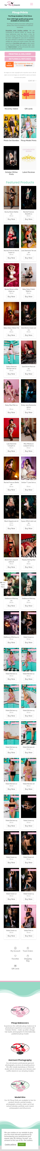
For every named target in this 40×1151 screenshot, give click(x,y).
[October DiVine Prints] (11, 158)
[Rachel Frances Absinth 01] (28, 197)
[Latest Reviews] (28, 158)
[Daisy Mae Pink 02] (11, 391)
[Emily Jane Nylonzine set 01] (28, 391)
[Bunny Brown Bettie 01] (11, 197)
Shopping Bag (28, 960)
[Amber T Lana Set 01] (28, 468)
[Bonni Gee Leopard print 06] (11, 545)
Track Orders (28, 951)
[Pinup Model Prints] (28, 126)
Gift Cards (15, 969)
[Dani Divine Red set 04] (28, 352)
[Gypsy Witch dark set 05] (28, 507)
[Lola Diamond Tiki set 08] (28, 236)
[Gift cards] (28, 94)
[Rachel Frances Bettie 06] (11, 468)
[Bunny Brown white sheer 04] (11, 275)
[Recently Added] (11, 94)
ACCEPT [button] (21, 1144)
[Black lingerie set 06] (11, 507)
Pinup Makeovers (20, 1023)
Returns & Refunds (20, 59)
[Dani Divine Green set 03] (28, 313)
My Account (15, 951)
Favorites (15, 959)
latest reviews (12, 47)
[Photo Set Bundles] (11, 126)
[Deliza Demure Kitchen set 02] (11, 352)
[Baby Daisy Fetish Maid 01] (28, 275)
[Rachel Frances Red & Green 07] (11, 236)
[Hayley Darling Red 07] (28, 545)
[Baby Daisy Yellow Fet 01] (11, 313)
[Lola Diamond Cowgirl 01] (11, 429)
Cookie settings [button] (10, 1144)
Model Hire (20, 1097)
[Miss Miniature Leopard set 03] (28, 429)
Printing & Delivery (20, 54)
